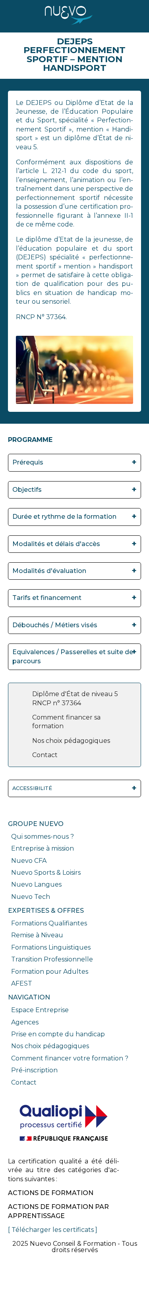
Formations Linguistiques (51, 947)
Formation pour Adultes (49, 971)
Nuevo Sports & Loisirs (46, 872)
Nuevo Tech (30, 896)
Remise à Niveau (37, 935)
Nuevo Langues (36, 884)
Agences (25, 1022)
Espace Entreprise (40, 1010)
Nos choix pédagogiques (50, 1046)
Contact (24, 1082)
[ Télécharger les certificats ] (52, 1229)
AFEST (21, 983)
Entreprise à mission (42, 848)
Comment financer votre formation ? (69, 1058)
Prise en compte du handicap (58, 1034)
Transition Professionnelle (52, 959)
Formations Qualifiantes (49, 923)
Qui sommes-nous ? (42, 836)
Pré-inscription (34, 1070)
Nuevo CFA (28, 860)
